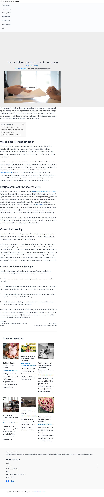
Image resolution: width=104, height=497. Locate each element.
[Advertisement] (32, 47)
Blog (3, 28)
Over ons (8, 466)
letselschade (39, 205)
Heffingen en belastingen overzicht (15, 474)
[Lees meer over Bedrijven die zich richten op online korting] (11, 351)
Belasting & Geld (6, 13)
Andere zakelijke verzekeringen (11, 134)
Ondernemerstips (6, 5)
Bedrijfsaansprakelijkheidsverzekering (13, 129)
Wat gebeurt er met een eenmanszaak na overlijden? (45, 419)
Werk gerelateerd (6, 20)
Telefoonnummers (6, 24)
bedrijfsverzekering (6, 172)
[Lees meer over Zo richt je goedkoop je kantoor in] (28, 402)
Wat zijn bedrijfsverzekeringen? (11, 127)
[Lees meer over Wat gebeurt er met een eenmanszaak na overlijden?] (46, 405)
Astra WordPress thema (40, 491)
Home (8, 463)
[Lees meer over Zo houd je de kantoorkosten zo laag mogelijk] (11, 404)
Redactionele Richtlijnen (13, 468)
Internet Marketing (6, 9)
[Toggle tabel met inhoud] (22, 124)
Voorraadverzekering (8, 132)
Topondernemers (6, 16)
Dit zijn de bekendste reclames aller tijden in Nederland (28, 358)
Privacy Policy (10, 477)
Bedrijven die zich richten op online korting (9, 365)
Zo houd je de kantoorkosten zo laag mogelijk (10, 418)
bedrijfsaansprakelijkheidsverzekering (43, 191)
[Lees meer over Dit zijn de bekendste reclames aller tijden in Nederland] (28, 347)
